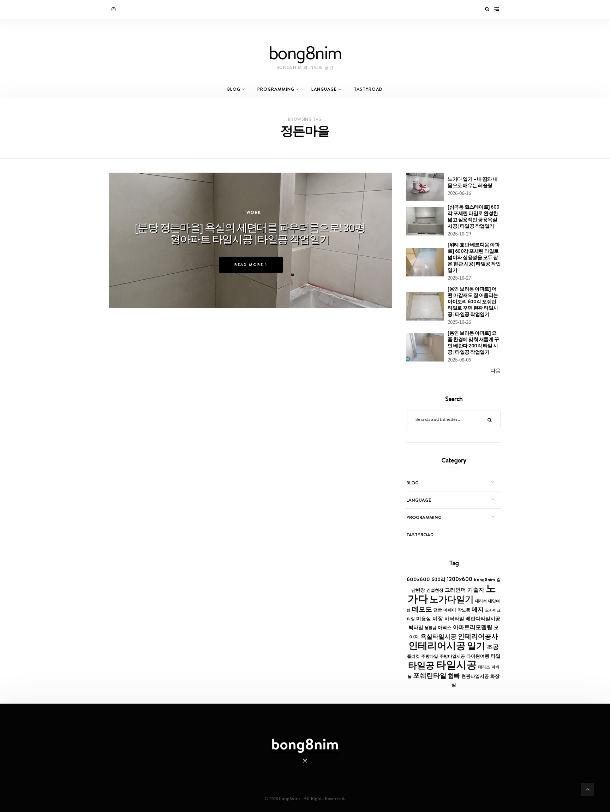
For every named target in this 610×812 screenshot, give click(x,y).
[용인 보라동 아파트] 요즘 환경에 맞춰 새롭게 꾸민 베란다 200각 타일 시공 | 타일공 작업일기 (473, 342)
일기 (476, 645)
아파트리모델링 (472, 627)
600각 (438, 579)
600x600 (418, 579)
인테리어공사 (478, 636)
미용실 (423, 618)
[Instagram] (114, 9)
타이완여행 (477, 656)
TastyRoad (368, 89)
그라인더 (455, 589)
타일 (496, 655)
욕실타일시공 (438, 636)
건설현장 (434, 590)
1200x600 (459, 579)
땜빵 (437, 610)
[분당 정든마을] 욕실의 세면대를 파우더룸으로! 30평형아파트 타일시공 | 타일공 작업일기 (250, 233)
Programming (275, 89)
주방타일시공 (452, 656)
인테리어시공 (437, 645)
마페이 (449, 610)
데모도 (422, 609)
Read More (249, 264)
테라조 (484, 666)
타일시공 (456, 664)
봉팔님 (430, 627)
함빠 (454, 675)
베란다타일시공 (483, 618)
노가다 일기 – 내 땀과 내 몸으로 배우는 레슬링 (473, 182)
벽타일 (415, 627)
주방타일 (429, 656)
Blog (233, 89)
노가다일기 (452, 599)
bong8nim (484, 579)
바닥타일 (454, 618)
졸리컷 (413, 656)
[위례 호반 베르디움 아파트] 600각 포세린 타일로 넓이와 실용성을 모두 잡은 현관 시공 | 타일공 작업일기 (474, 257)
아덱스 (444, 627)
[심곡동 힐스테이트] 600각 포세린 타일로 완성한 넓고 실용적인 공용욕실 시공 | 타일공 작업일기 (474, 216)
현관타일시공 (475, 676)
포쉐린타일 (430, 675)
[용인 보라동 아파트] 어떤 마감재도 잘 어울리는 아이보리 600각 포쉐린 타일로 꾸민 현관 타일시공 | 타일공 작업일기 (473, 301)
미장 (437, 618)
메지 (478, 609)
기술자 (475, 589)
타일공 (421, 665)
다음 (495, 371)
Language (324, 89)
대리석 (481, 601)
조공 (493, 647)
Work (253, 212)
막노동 (464, 610)
